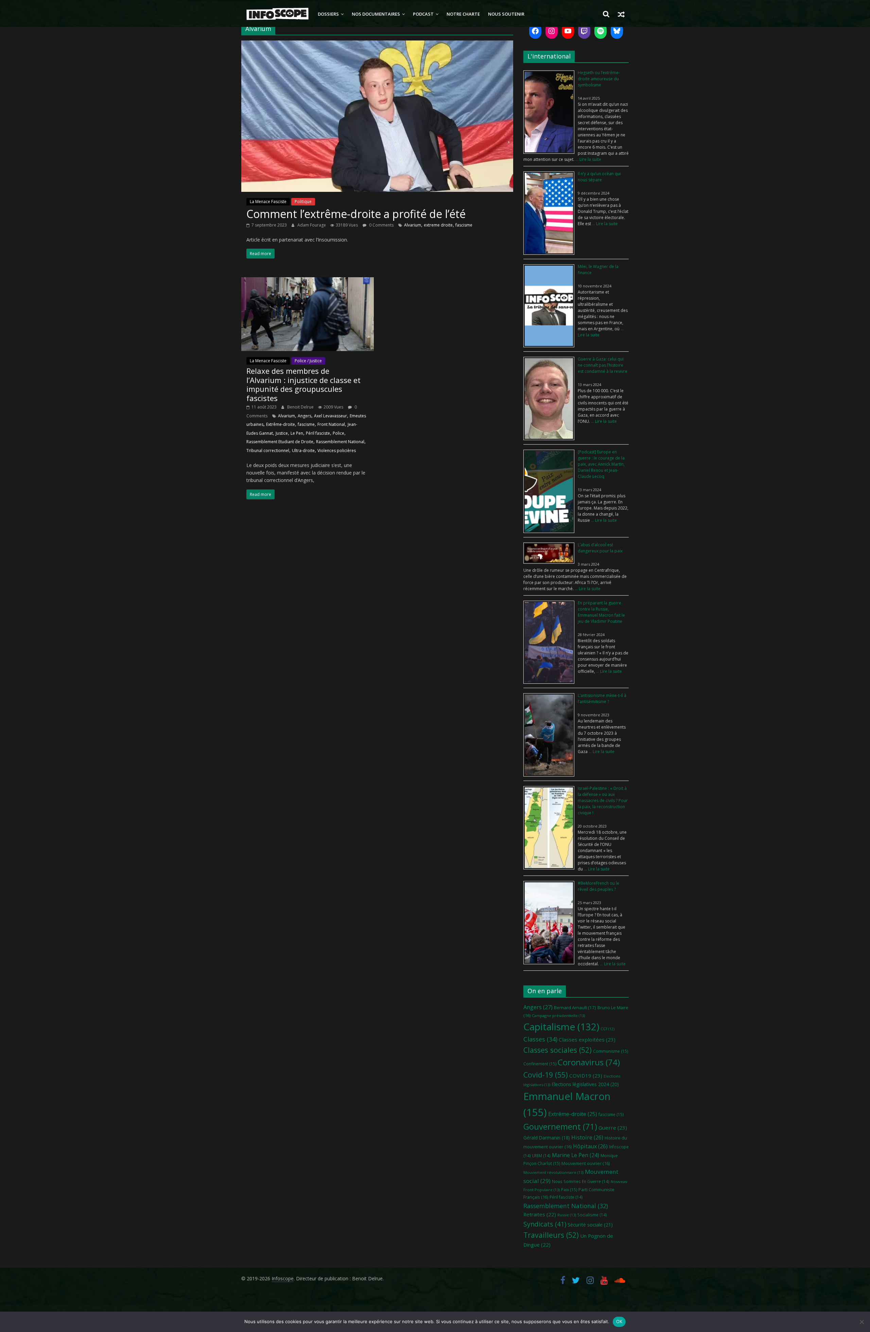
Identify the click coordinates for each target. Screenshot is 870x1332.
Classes (540, 1039)
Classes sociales (557, 1050)
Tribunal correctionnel (267, 450)
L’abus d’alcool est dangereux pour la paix (600, 548)
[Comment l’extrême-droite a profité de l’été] (377, 44)
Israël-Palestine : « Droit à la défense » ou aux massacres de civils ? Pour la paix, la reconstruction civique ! (603, 800)
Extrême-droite (280, 424)
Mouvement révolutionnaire (553, 1172)
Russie (566, 1214)
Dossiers (328, 14)
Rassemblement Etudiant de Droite (279, 442)
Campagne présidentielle (558, 1015)
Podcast (423, 14)
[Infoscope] (277, 14)
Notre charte (463, 14)
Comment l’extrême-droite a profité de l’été (356, 213)
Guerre (612, 1127)
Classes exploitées (587, 1039)
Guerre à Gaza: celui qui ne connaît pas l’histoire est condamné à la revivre (602, 365)
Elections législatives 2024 (585, 1084)
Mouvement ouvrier (585, 1163)
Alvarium (412, 225)
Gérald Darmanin (546, 1137)
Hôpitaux (590, 1146)
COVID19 (585, 1075)
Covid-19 (545, 1075)
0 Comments (381, 225)
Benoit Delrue (301, 407)
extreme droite (438, 225)
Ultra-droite (303, 450)
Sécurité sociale (590, 1224)
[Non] (861, 1321)
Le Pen (297, 433)
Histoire (587, 1137)
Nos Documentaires (376, 14)
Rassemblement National (340, 442)
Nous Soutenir (506, 14)
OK (619, 1321)
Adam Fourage (312, 225)
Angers (304, 416)
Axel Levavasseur (330, 416)
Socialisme (592, 1214)
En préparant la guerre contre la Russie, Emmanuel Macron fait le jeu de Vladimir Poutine (601, 612)
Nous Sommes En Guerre (580, 1181)
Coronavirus (589, 1062)
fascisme (463, 225)
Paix (569, 1190)
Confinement (539, 1064)
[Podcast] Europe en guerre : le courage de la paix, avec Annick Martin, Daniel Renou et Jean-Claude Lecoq (601, 464)
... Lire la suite (587, 159)
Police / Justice (308, 361)
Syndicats (544, 1224)
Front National (331, 424)
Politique (303, 201)
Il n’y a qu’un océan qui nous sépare (599, 177)
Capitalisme (561, 1026)
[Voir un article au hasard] (621, 14)
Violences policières (336, 450)
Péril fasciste (318, 433)
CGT (607, 1029)
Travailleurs (551, 1235)
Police (338, 433)
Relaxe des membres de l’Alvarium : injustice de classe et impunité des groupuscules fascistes (303, 384)
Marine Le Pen (575, 1155)
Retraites (539, 1214)
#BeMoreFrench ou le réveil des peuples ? (598, 886)
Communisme (610, 1051)
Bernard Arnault (575, 1007)
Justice (282, 433)
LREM (541, 1155)
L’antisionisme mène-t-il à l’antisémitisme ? (602, 698)
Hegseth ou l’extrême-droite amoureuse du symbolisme (599, 79)
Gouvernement (560, 1126)
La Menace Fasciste (268, 201)
